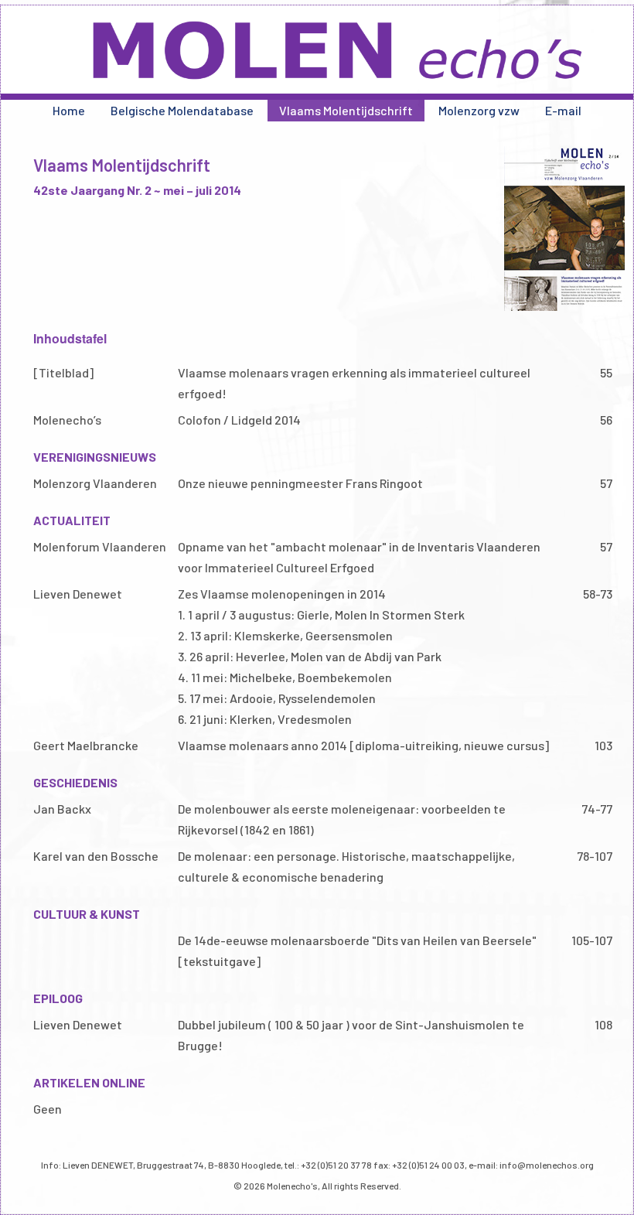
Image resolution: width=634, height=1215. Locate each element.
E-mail (563, 110)
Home (69, 110)
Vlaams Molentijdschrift (346, 110)
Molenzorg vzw (479, 110)
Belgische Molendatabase (182, 110)
